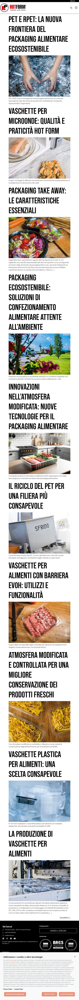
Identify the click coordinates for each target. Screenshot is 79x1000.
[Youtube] (14, 938)
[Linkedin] (3, 938)
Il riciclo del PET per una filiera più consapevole (36, 495)
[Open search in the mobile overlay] (71, 8)
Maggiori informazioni (15, 994)
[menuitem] (72, 1)
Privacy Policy (7, 989)
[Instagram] (7, 938)
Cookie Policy (18, 989)
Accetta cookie (66, 994)
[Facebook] (11, 938)
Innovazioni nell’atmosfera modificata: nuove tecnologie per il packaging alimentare (38, 406)
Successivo (65, 917)
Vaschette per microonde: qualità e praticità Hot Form (37, 120)
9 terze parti (12, 960)
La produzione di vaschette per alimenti (31, 843)
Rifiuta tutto (49, 994)
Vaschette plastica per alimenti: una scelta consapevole (35, 764)
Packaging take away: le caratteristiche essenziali (37, 200)
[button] (75, 956)
